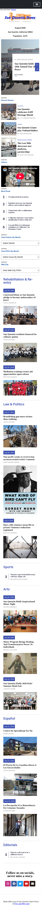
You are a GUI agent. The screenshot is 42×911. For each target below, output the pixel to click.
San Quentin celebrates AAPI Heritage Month (25, 112)
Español (9, 718)
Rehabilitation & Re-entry (18, 280)
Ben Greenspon (26, 133)
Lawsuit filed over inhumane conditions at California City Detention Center (19, 227)
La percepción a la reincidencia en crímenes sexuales (19, 806)
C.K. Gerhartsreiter (27, 118)
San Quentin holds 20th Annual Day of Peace (25, 66)
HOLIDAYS (20, 106)
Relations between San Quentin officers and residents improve (20, 204)
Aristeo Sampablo (10, 607)
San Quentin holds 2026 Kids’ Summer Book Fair (18, 684)
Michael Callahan (10, 650)
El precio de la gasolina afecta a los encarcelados (19, 766)
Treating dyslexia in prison (18, 197)
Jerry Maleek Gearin (25, 59)
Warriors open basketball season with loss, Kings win (23, 575)
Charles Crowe (9, 689)
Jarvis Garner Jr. (10, 303)
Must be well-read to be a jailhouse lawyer (20, 853)
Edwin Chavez (8, 733)
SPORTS (19, 124)
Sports (8, 567)
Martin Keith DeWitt (20, 579)
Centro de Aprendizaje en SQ (17, 730)
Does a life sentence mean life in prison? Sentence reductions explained (18, 527)
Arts (6, 589)
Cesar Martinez (9, 770)
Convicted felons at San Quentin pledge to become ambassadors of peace (19, 297)
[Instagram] (8, 883)
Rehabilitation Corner (24, 140)
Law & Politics (13, 404)
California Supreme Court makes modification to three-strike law (21, 219)
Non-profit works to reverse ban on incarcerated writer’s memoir (19, 458)
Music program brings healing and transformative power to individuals (18, 644)
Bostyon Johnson (26, 155)
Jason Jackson (9, 340)
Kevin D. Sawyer (19, 857)
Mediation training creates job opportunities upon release (18, 372)
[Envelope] (32, 883)
